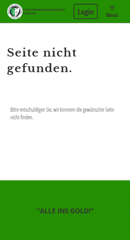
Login (86, 11)
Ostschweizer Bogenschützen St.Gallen (44, 11)
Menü (112, 14)
